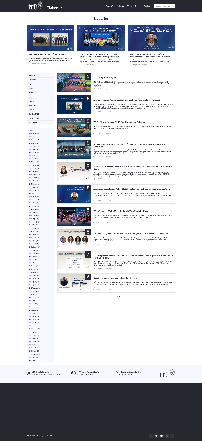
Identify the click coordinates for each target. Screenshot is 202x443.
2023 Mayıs (34, 256)
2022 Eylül (34, 282)
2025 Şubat (34, 190)
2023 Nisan (33, 259)
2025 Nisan (34, 184)
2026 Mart (33, 149)
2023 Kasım (34, 237)
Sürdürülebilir (34, 114)
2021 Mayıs (34, 332)
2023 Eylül (34, 244)
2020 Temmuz (34, 354)
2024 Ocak (33, 231)
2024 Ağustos (34, 209)
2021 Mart (33, 338)
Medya (31, 92)
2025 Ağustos (34, 171)
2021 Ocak (33, 345)
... (124, 297)
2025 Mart (33, 187)
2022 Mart (33, 300)
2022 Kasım (34, 275)
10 (121, 297)
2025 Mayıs (34, 181)
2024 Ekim (34, 203)
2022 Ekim (34, 278)
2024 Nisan (34, 222)
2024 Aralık (34, 196)
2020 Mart (33, 360)
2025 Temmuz (35, 174)
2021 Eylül (34, 319)
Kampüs (32, 110)
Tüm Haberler (34, 75)
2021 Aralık (34, 310)
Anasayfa (110, 6)
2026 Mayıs (34, 143)
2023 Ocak (33, 269)
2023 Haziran (34, 253)
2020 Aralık (34, 348)
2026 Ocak (33, 155)
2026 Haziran (34, 140)
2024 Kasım (34, 200)
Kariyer (32, 101)
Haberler (120, 6)
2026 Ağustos (34, 133)
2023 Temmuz (35, 250)
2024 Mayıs (34, 219)
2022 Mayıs (34, 294)
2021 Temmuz (35, 326)
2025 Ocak (33, 193)
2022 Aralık (34, 272)
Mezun (31, 88)
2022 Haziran (34, 291)
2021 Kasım (34, 313)
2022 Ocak (33, 307)
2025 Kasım (34, 162)
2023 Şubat (33, 266)
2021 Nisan (34, 335)
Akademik (33, 79)
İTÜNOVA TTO (35, 123)
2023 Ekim (34, 241)
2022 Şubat (33, 304)
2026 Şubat (34, 152)
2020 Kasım (34, 351)
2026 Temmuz (35, 137)
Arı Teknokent (34, 118)
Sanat (31, 97)
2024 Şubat (34, 228)
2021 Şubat (34, 341)
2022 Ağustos (34, 285)
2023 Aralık (34, 234)
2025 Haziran (34, 178)
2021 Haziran (34, 329)
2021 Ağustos (34, 322)
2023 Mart (33, 263)
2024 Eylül (34, 206)
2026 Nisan (34, 146)
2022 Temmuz (34, 288)
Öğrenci (32, 84)
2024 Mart (33, 225)
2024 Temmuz (35, 212)
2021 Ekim (34, 316)
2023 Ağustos (34, 247)
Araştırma (32, 105)
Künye (137, 6)
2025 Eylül (34, 168)
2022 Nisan (34, 297)
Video (129, 6)
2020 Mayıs (33, 357)
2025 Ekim (34, 165)
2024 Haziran (34, 215)
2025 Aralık (34, 159)
